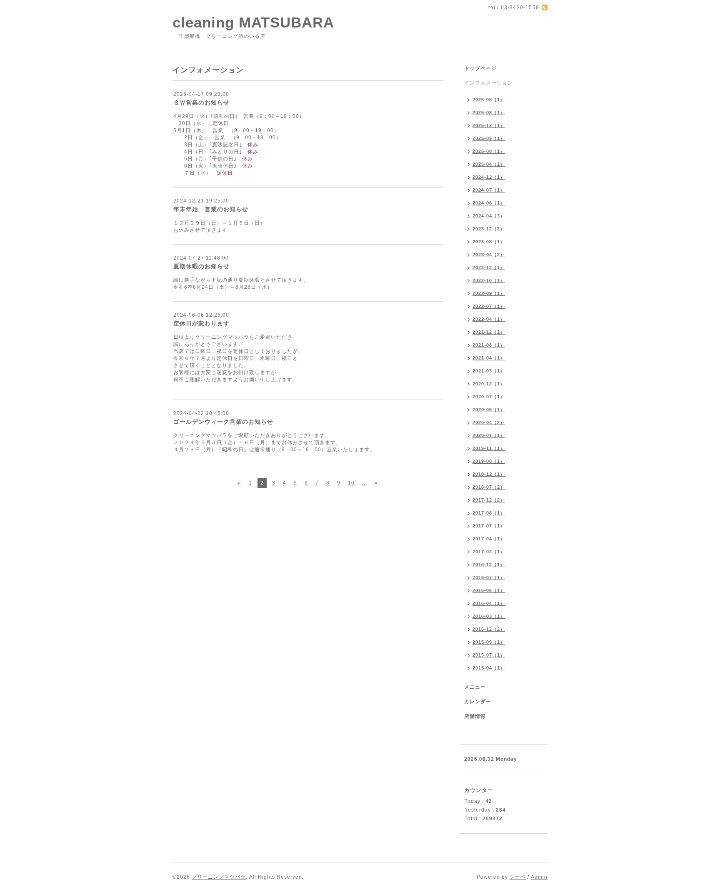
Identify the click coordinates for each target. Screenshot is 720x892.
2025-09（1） (488, 138)
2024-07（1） (488, 189)
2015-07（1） (488, 654)
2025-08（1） (488, 151)
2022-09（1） (488, 293)
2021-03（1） (488, 370)
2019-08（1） (488, 461)
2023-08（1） (488, 241)
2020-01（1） (488, 435)
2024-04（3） (488, 215)
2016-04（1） (488, 603)
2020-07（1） (488, 396)
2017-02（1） (488, 551)
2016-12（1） (488, 564)
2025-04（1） (488, 164)
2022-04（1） (488, 319)
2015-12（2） (488, 629)
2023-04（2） (488, 254)
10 (351, 483)
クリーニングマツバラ (219, 877)
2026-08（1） (488, 99)
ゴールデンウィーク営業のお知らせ (223, 421)
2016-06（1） (488, 590)
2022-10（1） (488, 280)
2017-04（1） (488, 538)
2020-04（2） (488, 422)
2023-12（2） (488, 228)
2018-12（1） (488, 474)
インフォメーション (488, 83)
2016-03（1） (488, 616)
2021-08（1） (488, 344)
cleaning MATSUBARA (253, 22)
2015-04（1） (488, 667)
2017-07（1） (488, 525)
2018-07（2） (488, 487)
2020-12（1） (488, 383)
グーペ (518, 877)
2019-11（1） (488, 448)
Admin (539, 877)
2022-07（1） (488, 306)
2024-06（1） (488, 202)
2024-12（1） (488, 177)
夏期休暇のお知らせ (201, 266)
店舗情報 (475, 716)
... (364, 483)
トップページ (480, 68)
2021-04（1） (488, 357)
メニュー (475, 687)
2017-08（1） (488, 512)
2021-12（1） (488, 332)
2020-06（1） (488, 409)
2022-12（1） (488, 267)
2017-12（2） (488, 499)
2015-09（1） (488, 642)
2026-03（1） (488, 112)
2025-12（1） (488, 125)
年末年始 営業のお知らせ (210, 209)
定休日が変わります (201, 323)
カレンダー (477, 702)
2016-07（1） (488, 577)
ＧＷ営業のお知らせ (201, 102)
